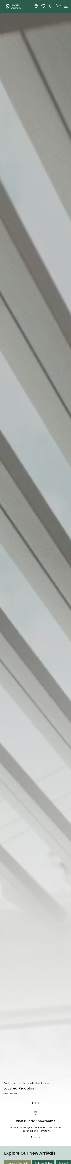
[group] (35, 553)
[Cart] (58, 6)
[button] (32, 1103)
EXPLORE (8, 1093)
